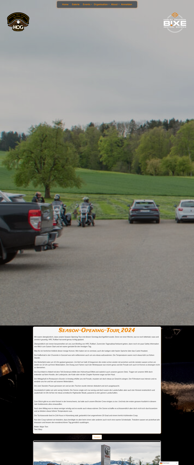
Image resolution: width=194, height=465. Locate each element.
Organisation (101, 4)
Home (65, 4)
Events (86, 4)
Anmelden (126, 4)
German (165, 463)
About (114, 4)
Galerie (75, 4)
